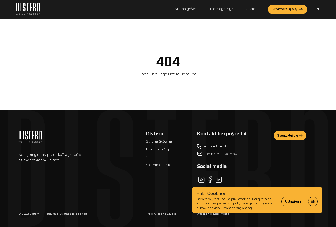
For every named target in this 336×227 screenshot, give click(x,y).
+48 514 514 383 (215, 146)
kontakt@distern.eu (220, 153)
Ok (313, 202)
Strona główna (187, 9)
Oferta (250, 9)
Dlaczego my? (221, 9)
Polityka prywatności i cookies (66, 213)
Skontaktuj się (285, 9)
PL (318, 9)
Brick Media (221, 213)
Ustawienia (293, 201)
